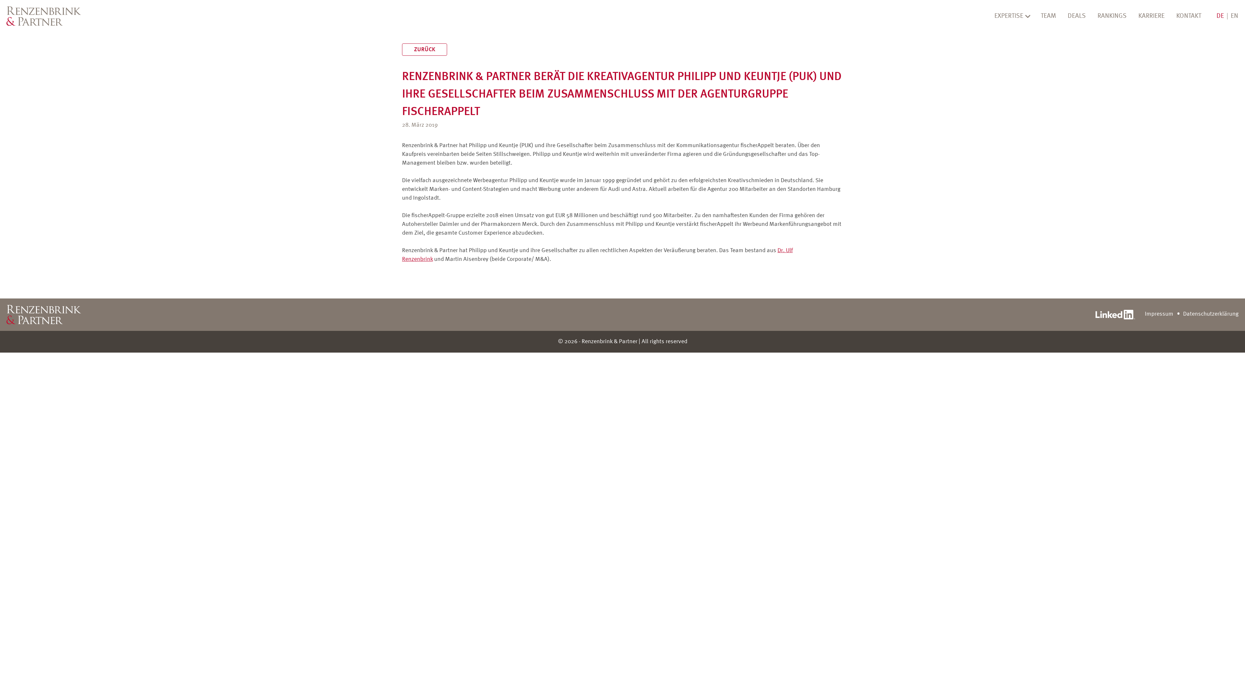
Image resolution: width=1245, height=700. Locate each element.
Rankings (1112, 16)
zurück (424, 49)
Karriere (1151, 16)
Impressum (1159, 314)
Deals (1077, 16)
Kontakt (1188, 16)
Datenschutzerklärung (1211, 314)
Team (1048, 16)
